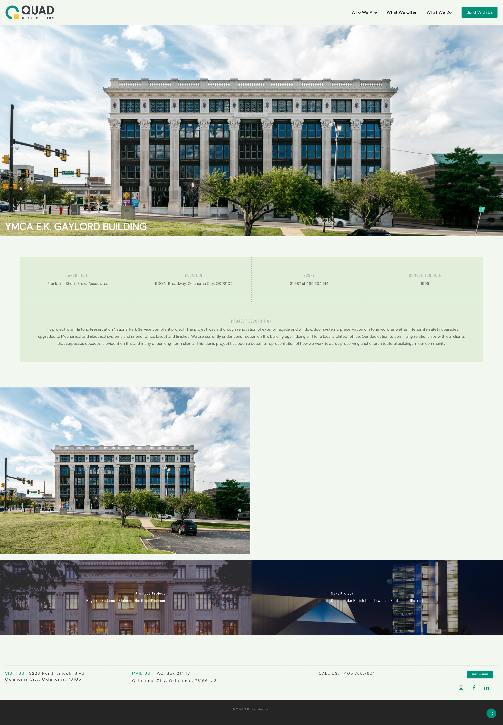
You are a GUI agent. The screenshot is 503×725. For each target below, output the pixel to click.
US (21, 673)
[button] (480, 674)
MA (135, 673)
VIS (9, 673)
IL (141, 673)
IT (15, 673)
